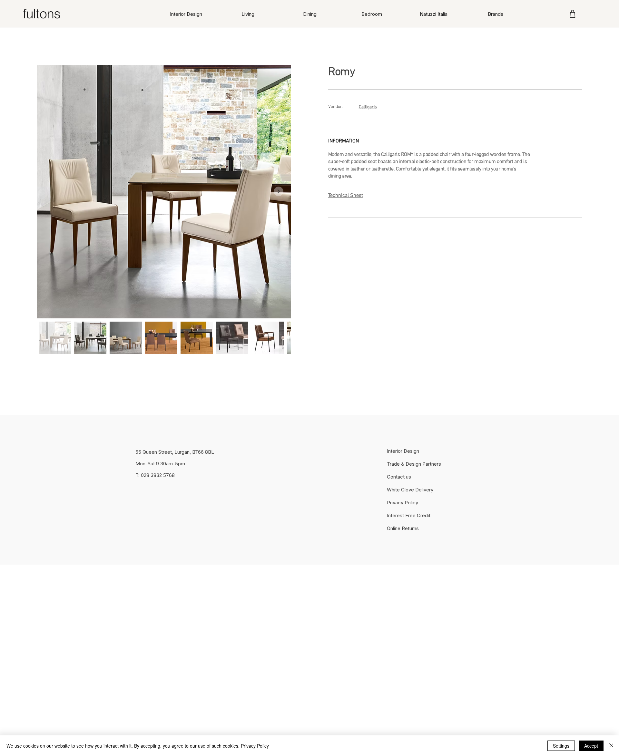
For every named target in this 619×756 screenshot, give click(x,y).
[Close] (611, 746)
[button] (248, 14)
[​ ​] (391, 233)
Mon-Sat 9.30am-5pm (160, 463)
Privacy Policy (255, 745)
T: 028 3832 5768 (155, 475)
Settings (561, 745)
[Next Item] (278, 191)
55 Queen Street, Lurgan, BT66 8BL (174, 452)
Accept (591, 745)
